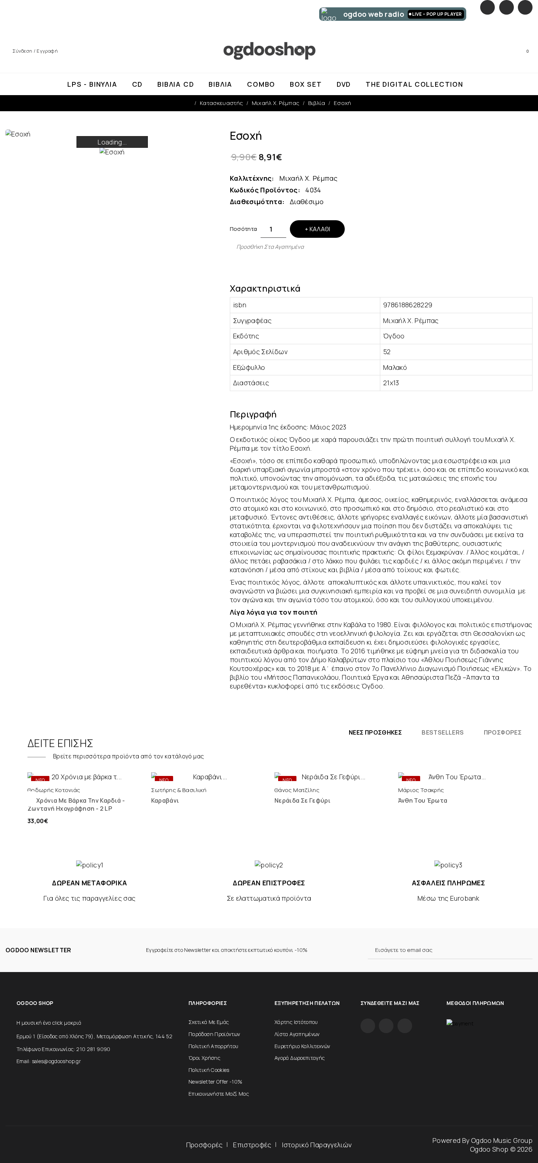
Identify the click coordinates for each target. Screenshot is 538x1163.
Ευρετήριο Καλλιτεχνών (302, 1046)
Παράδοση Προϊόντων (214, 1034)
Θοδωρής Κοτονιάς (54, 790)
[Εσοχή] (112, 151)
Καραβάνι (165, 800)
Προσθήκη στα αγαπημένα (270, 247)
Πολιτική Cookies (208, 1069)
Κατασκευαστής (221, 103)
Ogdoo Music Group (502, 1140)
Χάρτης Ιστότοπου (296, 1021)
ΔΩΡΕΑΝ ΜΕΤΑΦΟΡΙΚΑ (89, 882)
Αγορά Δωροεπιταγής (299, 1057)
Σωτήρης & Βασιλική (178, 790)
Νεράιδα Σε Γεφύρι (302, 800)
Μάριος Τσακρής (421, 790)
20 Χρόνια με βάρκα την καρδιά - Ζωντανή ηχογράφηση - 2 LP (76, 804)
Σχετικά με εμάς (208, 1021)
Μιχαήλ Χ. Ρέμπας (276, 103)
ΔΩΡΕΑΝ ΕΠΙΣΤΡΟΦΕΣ (269, 882)
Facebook (487, 7)
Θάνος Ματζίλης (297, 790)
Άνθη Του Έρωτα (423, 800)
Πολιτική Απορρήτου (213, 1046)
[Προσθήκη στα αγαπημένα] (110, 773)
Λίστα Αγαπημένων (297, 1034)
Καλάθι (320, 229)
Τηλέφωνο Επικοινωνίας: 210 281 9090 (63, 1049)
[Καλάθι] (57, 773)
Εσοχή (342, 103)
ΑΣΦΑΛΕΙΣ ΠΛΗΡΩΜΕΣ (448, 882)
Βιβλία (316, 103)
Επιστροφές (252, 1144)
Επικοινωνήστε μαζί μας (218, 1093)
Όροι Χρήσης (204, 1057)
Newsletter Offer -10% (215, 1081)
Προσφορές (204, 1144)
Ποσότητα (243, 229)
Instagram (506, 7)
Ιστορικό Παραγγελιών (317, 1144)
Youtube (525, 7)
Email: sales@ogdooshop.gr (48, 1061)
